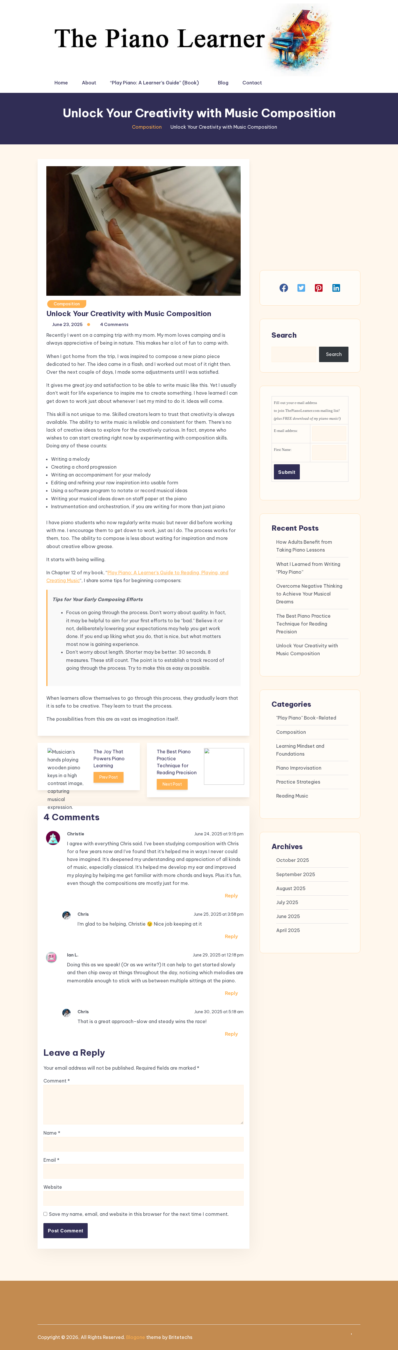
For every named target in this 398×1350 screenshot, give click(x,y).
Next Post (172, 784)
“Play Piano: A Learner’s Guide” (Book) (154, 83)
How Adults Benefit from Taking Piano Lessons (304, 546)
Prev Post (108, 777)
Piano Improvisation (298, 768)
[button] (284, 288)
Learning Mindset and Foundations (300, 750)
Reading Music (292, 796)
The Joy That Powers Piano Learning (109, 758)
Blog (223, 83)
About (89, 83)
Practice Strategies (298, 782)
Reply (231, 896)
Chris (83, 914)
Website (52, 1187)
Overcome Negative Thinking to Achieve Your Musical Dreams (309, 594)
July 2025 (287, 902)
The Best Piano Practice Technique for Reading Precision (303, 624)
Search (284, 335)
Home (61, 83)
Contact (252, 83)
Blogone (135, 1337)
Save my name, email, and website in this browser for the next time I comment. (139, 1214)
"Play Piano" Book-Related (306, 718)
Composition (147, 127)
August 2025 (291, 888)
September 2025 (295, 874)
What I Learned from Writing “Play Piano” (308, 568)
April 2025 (288, 930)
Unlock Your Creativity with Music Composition (307, 649)
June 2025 (288, 916)
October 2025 (292, 860)
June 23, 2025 (67, 324)
